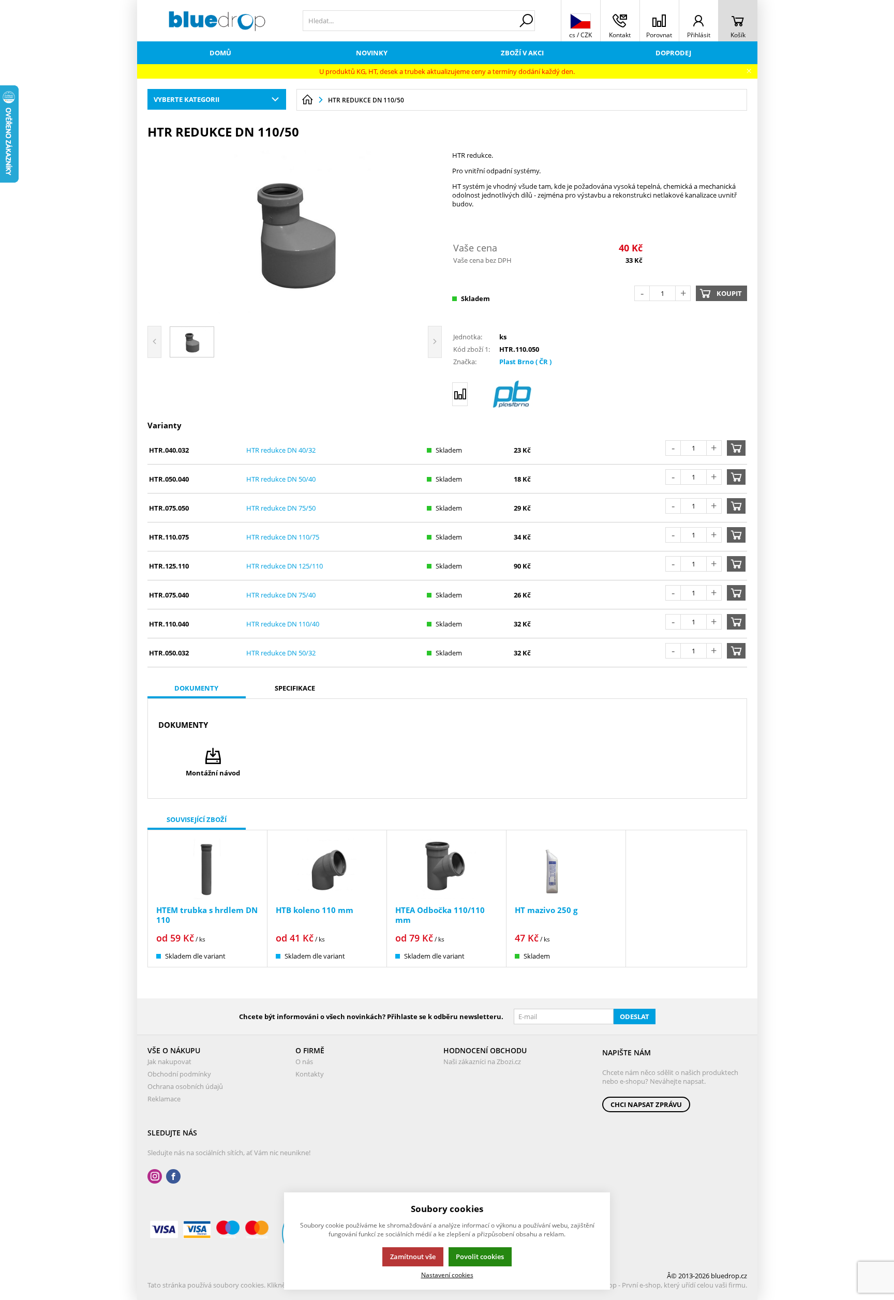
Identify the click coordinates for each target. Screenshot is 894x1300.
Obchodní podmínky (179, 1074)
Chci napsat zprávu (646, 1104)
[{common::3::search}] (526, 20)
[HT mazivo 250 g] (566, 869)
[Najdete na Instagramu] (154, 1176)
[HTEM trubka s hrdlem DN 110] (207, 869)
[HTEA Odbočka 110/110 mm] (446, 869)
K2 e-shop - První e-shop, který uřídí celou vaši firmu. (666, 1285)
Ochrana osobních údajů (185, 1086)
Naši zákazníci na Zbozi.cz (482, 1061)
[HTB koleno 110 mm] (327, 869)
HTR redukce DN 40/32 (281, 450)
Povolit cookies (480, 1256)
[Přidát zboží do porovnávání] (460, 394)
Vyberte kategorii (186, 99)
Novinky (372, 52)
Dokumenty (196, 688)
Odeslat (634, 1016)
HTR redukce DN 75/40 (281, 595)
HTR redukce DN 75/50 (281, 508)
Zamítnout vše (413, 1256)
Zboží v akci (522, 52)
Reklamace (164, 1098)
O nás (304, 1061)
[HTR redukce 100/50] (294, 231)
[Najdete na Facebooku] (173, 1176)
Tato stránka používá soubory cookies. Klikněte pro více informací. (248, 1285)
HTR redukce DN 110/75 (282, 537)
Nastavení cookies (447, 1275)
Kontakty (309, 1074)
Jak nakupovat (169, 1061)
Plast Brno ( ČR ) (525, 361)
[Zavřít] (749, 71)
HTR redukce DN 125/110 (284, 566)
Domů (220, 52)
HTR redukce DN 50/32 (281, 653)
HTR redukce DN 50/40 (281, 479)
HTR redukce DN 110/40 (282, 624)
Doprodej (673, 52)
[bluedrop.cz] (217, 20)
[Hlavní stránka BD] (307, 99)
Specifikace (295, 688)
